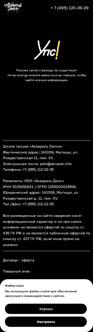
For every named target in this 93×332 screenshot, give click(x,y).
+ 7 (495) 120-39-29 (70, 7)
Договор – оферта (18, 260)
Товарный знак (16, 271)
